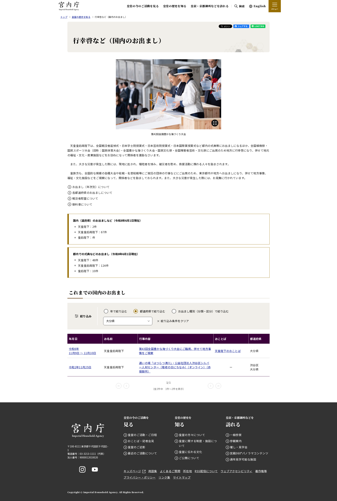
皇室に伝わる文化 (190, 452)
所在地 (187, 471)
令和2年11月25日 (80, 367)
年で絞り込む (118, 311)
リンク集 (164, 477)
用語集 (152, 471)
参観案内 (236, 441)
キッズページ (132, 471)
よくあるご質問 (170, 471)
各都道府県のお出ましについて (92, 192)
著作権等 (261, 471)
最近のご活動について (142, 453)
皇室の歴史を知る (174, 6)
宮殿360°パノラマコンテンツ (249, 453)
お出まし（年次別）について (91, 187)
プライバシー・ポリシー (140, 477)
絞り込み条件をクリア (175, 321)
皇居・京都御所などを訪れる (210, 6)
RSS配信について (206, 471)
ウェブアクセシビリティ (236, 471)
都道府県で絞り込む (152, 311)
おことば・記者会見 (141, 441)
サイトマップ (182, 477)
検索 (242, 6)
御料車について (82, 204)
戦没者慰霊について (85, 198)
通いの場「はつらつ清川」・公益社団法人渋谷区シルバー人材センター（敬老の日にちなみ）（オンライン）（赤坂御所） (175, 367)
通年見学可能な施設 (243, 459)
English (260, 6)
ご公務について (189, 458)
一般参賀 (236, 435)
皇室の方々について (192, 435)
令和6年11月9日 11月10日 (82, 351)
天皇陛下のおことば (228, 351)
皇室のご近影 (136, 447)
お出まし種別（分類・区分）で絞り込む (203, 311)
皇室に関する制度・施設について (198, 443)
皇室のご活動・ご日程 (142, 435)
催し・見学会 (238, 447)
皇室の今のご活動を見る (143, 6)
